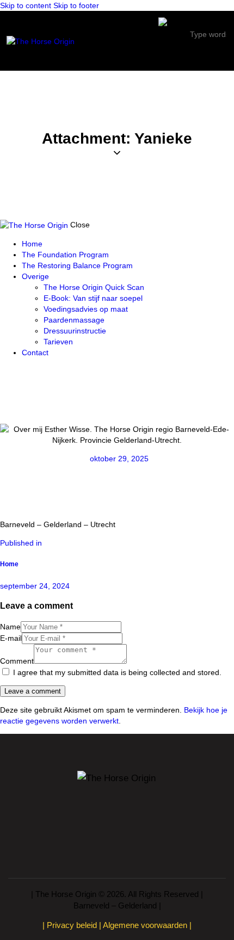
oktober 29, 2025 (119, 458)
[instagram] (16, 371)
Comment (17, 661)
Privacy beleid (72, 925)
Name (10, 626)
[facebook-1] (5, 371)
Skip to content (25, 5)
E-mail (11, 638)
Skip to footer (76, 5)
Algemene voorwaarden (145, 925)
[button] (220, 55)
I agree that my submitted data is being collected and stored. (117, 672)
